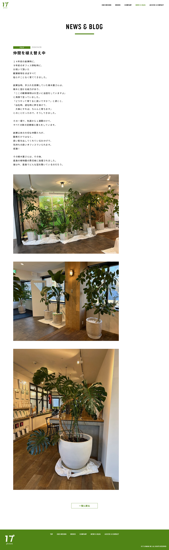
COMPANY (128, 5)
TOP (51, 534)
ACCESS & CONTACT (157, 5)
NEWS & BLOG (141, 5)
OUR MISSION (106, 5)
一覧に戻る (84, 505)
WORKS (118, 5)
